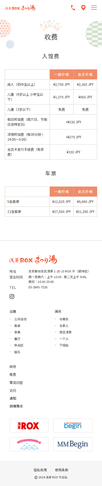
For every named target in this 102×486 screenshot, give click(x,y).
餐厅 (17, 338)
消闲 (58, 311)
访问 (12, 390)
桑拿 (17, 325)
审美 (17, 332)
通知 (12, 398)
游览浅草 (65, 332)
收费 (12, 374)
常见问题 (16, 382)
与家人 (64, 325)
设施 (12, 311)
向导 (12, 366)
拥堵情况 (16, 406)
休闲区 (18, 345)
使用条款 (61, 470)
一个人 (64, 338)
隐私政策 (40, 470)
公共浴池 (20, 319)
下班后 (64, 345)
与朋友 (64, 319)
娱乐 (17, 352)
